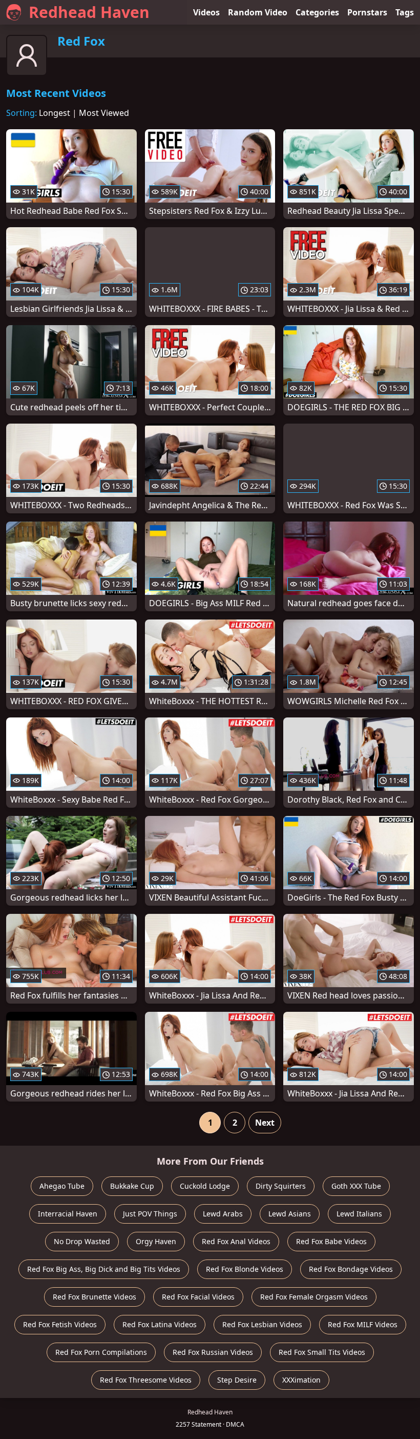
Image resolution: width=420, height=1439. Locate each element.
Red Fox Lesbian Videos (262, 1324)
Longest (54, 112)
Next (265, 1122)
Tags (404, 12)
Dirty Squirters (281, 1186)
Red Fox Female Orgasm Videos (314, 1297)
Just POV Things (150, 1213)
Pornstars (367, 12)
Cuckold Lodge (205, 1186)
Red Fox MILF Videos (362, 1324)
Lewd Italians (359, 1213)
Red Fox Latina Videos (159, 1324)
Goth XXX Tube (356, 1186)
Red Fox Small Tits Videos (322, 1352)
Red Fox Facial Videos (198, 1297)
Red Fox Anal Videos (236, 1241)
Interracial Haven (67, 1213)
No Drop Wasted (82, 1241)
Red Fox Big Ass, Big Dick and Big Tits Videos (103, 1269)
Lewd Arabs (223, 1213)
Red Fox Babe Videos (331, 1241)
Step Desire (237, 1380)
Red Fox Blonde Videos (244, 1269)
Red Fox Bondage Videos (351, 1269)
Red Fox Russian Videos (213, 1352)
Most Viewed (104, 112)
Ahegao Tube (62, 1186)
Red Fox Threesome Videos (146, 1380)
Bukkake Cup (132, 1186)
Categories (317, 12)
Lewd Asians (289, 1213)
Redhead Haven (89, 12)
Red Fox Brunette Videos (94, 1297)
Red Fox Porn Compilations (101, 1352)
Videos (206, 12)
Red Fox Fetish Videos (60, 1324)
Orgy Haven (156, 1241)
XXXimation (301, 1380)
